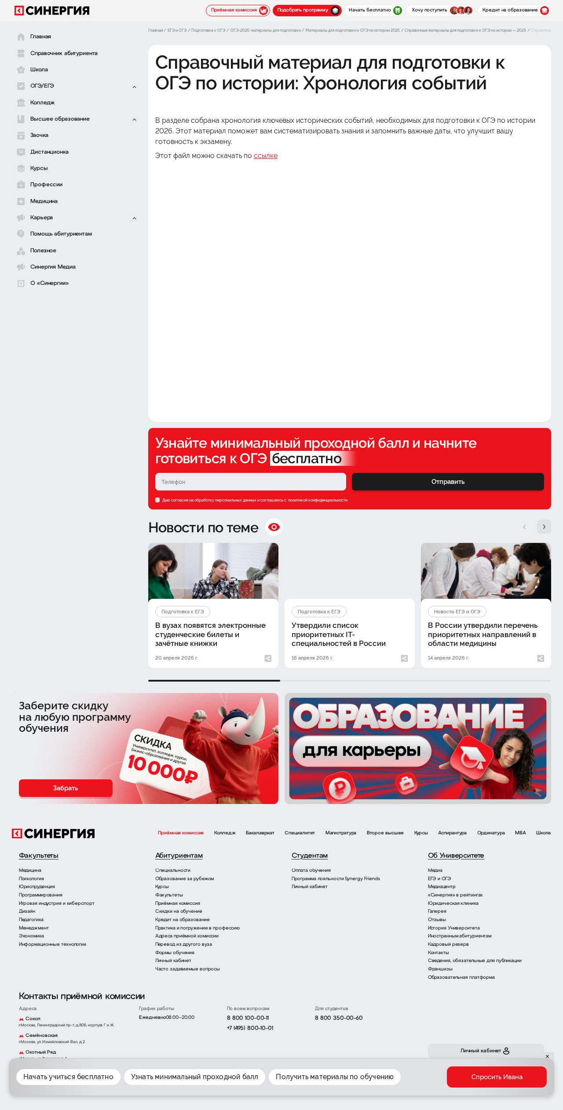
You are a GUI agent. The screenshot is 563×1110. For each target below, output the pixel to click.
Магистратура (341, 833)
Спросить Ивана (497, 1077)
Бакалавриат (260, 833)
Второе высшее (385, 833)
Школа (543, 833)
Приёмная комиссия (181, 833)
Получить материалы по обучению (335, 1077)
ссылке (266, 155)
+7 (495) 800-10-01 (250, 1028)
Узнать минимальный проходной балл (195, 1077)
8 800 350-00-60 (339, 1018)
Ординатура (491, 833)
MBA (520, 833)
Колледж (225, 833)
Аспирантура (452, 833)
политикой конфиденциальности (317, 500)
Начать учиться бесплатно (68, 1077)
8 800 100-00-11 (248, 1018)
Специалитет (300, 833)
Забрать (65, 788)
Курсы (421, 833)
